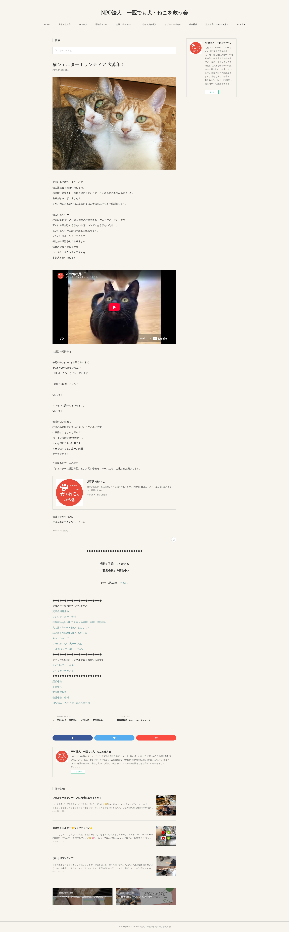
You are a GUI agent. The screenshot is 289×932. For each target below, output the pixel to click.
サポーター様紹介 (173, 24)
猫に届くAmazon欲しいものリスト (71, 632)
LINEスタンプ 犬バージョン (68, 643)
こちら (124, 583)
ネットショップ (61, 638)
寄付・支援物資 (149, 24)
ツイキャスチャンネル (64, 670)
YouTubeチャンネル (63, 665)
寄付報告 (57, 686)
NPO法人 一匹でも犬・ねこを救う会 (144, 12)
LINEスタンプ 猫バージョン (68, 649)
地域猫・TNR (101, 24)
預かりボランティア (63, 858)
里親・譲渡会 (65, 24)
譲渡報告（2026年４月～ (217, 24)
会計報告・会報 (61, 697)
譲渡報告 (57, 681)
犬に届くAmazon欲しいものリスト (71, 627)
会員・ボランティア (125, 24)
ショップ (83, 24)
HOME (47, 24)
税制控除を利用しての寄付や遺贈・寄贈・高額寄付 (79, 622)
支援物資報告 (60, 692)
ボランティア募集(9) (60, 530)
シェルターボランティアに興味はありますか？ (77, 797)
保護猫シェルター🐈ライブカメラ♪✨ (72, 827)
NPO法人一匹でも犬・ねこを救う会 (71, 702)
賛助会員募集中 (61, 611)
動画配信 (193, 24)
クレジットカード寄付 (64, 616)
